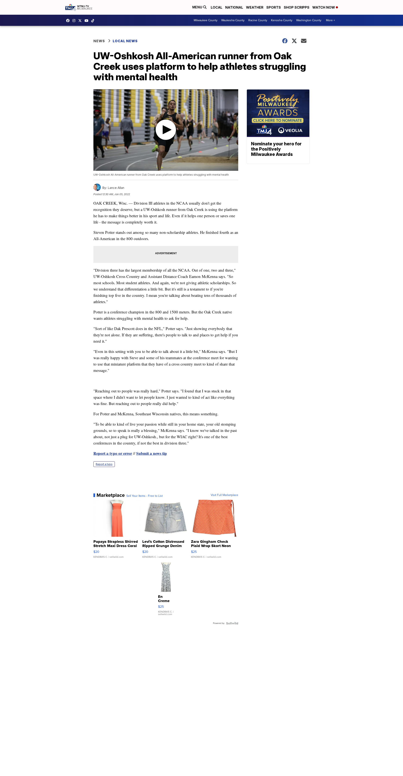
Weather (254, 7)
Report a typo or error (112, 453)
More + (330, 20)
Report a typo (104, 464)
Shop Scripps (296, 7)
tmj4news (74, 20)
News (99, 41)
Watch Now (324, 7)
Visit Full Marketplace (224, 495)
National (234, 7)
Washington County (308, 20)
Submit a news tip (151, 453)
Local (216, 7)
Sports (273, 7)
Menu (197, 7)
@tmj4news (93, 20)
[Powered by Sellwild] (232, 623)
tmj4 (69, 20)
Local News (125, 41)
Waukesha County (233, 20)
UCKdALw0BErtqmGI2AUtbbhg (87, 20)
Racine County (257, 20)
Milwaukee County (205, 20)
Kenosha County (281, 20)
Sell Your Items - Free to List (144, 496)
